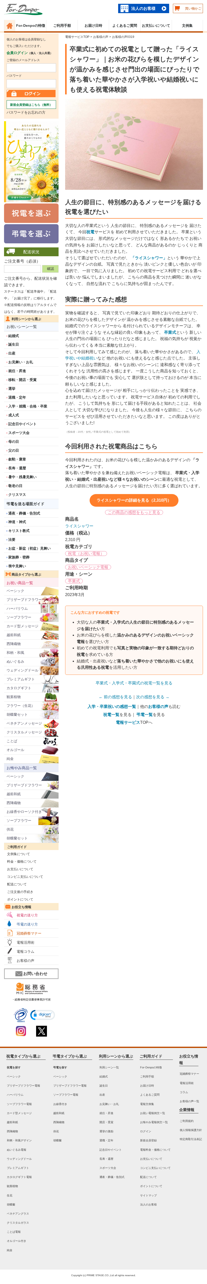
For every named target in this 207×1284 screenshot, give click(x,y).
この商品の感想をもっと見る (134, 512)
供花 (10, 829)
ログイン (145, 1131)
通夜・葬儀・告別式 (24, 513)
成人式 (13, 415)
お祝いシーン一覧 (22, 326)
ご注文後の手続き (18, 892)
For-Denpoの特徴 (30, 25)
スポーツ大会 (19, 433)
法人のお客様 (143, 8)
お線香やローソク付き (24, 812)
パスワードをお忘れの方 (26, 112)
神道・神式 (17, 522)
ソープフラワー (19, 617)
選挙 (11, 389)
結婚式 (13, 336)
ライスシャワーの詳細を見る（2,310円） (134, 500)
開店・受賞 (106, 1122)
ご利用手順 (62, 25)
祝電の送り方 (27, 915)
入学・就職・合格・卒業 (27, 406)
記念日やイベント (22, 424)
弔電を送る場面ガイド (25, 504)
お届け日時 (93, 25)
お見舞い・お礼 (20, 362)
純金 (10, 759)
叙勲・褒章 (17, 459)
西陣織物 (14, 644)
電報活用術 (25, 942)
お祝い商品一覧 (20, 583)
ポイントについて (18, 899)
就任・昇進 (17, 371)
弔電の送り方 (27, 924)
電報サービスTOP (77, 37)
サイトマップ (148, 1195)
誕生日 (13, 344)
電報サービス (128, 722)
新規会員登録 (148, 1140)
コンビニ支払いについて (23, 877)
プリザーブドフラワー (24, 600)
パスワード (14, 76)
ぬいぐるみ (15, 661)
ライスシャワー (79, 526)
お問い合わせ (35, 973)
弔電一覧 (145, 714)
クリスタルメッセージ (24, 732)
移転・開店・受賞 (22, 380)
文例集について (17, 854)
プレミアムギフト (21, 679)
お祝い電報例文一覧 (152, 1113)
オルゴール (15, 750)
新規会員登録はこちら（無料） (31, 105)
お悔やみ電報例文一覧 (154, 1122)
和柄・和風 (15, 653)
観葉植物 (14, 697)
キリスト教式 (19, 531)
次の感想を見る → (152, 697)
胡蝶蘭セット (17, 714)
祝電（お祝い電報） (86, 553)
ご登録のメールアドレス (23, 60)
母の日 (13, 442)
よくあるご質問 (124, 25)
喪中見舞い (17, 566)
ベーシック (15, 591)
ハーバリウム (17, 608)
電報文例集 (147, 1103)
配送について (15, 884)
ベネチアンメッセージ (24, 723)
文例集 (187, 25)
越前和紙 (14, 635)
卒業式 (74, 581)
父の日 (13, 450)
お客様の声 (25, 961)
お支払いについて (156, 25)
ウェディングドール (22, 670)
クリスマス (17, 495)
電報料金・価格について (155, 1149)
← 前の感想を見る (115, 697)
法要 (11, 539)
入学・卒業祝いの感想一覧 (112, 706)
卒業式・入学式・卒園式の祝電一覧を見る (134, 683)
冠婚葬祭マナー (29, 933)
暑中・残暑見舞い (22, 477)
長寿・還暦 (17, 468)
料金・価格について (20, 861)
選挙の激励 (106, 1131)
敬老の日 (15, 486)
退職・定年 (17, 397)
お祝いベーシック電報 (88, 567)
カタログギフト (19, 688)
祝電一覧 (111, 714)
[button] (42, 1015)
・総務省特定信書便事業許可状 (31, 999)
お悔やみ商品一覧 (22, 768)
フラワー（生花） (21, 706)
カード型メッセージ (22, 626)
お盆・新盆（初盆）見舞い (29, 548)
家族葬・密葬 (19, 557)
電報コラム (25, 951)
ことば (12, 741)
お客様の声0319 (123, 37)
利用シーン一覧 (109, 1067)
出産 (11, 353)
